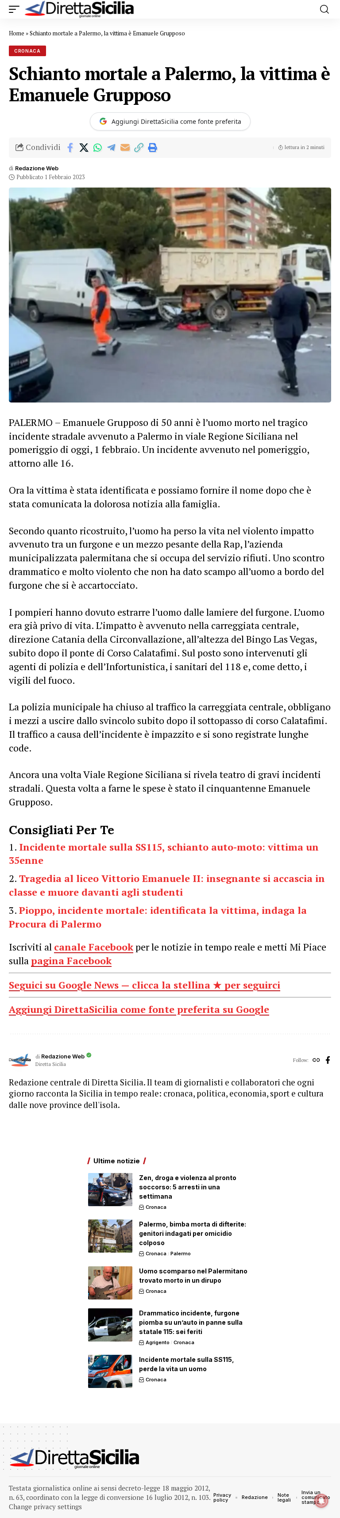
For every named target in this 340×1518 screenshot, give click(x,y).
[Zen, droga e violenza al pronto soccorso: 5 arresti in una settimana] (110, 1189)
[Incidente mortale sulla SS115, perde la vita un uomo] (110, 1371)
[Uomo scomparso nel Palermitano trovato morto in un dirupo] (110, 1283)
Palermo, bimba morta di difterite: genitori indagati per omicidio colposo (192, 1233)
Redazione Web (36, 168)
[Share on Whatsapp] (97, 148)
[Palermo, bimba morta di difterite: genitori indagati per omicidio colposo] (110, 1236)
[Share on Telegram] (111, 148)
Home (16, 33)
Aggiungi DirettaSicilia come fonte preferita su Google (139, 1009)
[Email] (125, 148)
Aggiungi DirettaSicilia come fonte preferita (176, 121)
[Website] (316, 1060)
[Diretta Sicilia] (79, 9)
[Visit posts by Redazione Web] (20, 1061)
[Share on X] (83, 148)
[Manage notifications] (321, 1501)
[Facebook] (328, 1060)
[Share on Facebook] (70, 148)
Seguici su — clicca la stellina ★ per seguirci (144, 984)
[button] (16, 9)
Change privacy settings (45, 1506)
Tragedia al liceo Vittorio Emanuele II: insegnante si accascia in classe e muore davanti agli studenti (167, 885)
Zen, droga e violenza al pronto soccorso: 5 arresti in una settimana (187, 1187)
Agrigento (158, 1342)
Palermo (180, 1253)
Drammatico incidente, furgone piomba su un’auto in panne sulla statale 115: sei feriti (191, 1322)
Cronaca (27, 51)
